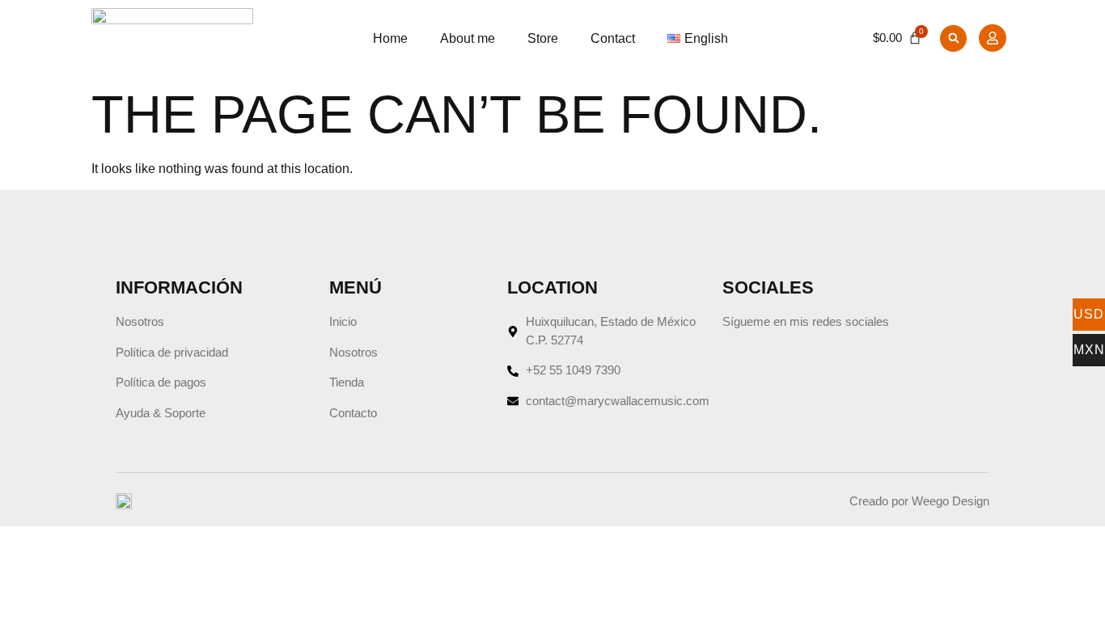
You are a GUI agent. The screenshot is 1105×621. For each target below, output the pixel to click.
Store (542, 38)
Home (390, 38)
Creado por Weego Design (919, 501)
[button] (953, 38)
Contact (613, 38)
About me (467, 38)
